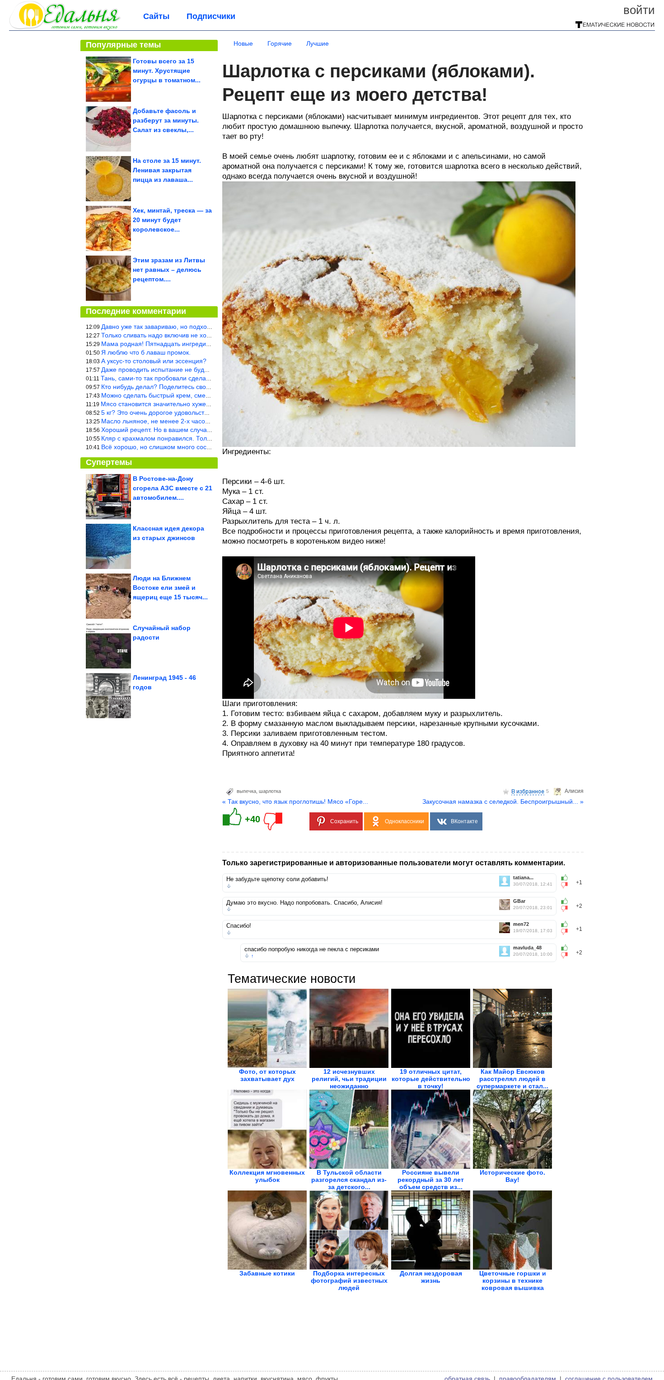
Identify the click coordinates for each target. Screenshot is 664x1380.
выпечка (246, 791)
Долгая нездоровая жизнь (431, 1277)
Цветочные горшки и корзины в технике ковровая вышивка (512, 1280)
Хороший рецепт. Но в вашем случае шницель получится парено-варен (207, 429)
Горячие (279, 43)
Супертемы (109, 462)
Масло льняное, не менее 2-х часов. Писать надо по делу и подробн (203, 421)
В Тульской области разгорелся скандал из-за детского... (349, 1179)
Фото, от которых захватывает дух (267, 1075)
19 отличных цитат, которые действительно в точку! (431, 1079)
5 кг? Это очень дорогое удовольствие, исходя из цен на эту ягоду (199, 412)
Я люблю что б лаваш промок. (146, 352)
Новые (243, 43)
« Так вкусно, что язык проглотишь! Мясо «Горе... (295, 801)
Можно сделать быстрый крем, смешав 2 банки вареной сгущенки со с (206, 395)
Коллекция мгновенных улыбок (267, 1176)
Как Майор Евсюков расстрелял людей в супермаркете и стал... (512, 1079)
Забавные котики (267, 1273)
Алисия (574, 791)
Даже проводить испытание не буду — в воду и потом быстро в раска (204, 369)
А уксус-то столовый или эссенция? (153, 361)
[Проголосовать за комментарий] (567, 885)
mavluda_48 (527, 947)
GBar (519, 901)
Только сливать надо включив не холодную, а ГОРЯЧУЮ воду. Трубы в (206, 335)
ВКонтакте (464, 821)
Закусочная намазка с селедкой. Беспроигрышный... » (503, 801)
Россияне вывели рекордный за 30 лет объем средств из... (430, 1179)
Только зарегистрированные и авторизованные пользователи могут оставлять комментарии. (393, 863)
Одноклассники (404, 821)
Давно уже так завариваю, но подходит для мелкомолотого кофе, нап (205, 326)
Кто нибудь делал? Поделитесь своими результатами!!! (183, 386)
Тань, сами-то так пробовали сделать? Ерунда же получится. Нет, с (201, 378)
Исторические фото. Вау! (512, 1176)
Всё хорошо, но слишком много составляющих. (171, 447)
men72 (521, 924)
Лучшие (317, 43)
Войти (639, 10)
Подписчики (211, 16)
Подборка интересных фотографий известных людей (349, 1280)
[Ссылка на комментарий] (228, 886)
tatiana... (523, 877)
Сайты (156, 16)
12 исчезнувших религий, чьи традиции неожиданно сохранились (349, 1082)
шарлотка (270, 791)
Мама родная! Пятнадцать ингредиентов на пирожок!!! (182, 343)
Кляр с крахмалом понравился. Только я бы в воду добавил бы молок (205, 438)
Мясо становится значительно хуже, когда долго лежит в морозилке (201, 404)
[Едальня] (65, 28)
